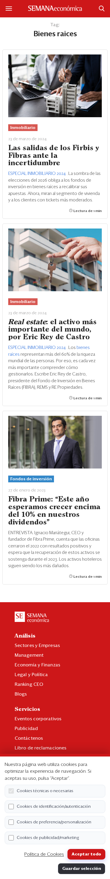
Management (29, 655)
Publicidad (26, 728)
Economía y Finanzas (37, 665)
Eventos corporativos (38, 718)
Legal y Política (31, 674)
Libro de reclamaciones (40, 748)
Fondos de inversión (31, 479)
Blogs (21, 694)
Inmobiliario (22, 128)
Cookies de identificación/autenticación (54, 806)
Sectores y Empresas (37, 645)
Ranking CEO (29, 684)
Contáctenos (29, 738)
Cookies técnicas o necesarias (45, 791)
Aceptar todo (86, 854)
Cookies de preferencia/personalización (54, 822)
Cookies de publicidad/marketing (48, 838)
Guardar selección (81, 869)
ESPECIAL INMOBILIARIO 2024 (37, 173)
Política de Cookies (44, 854)
